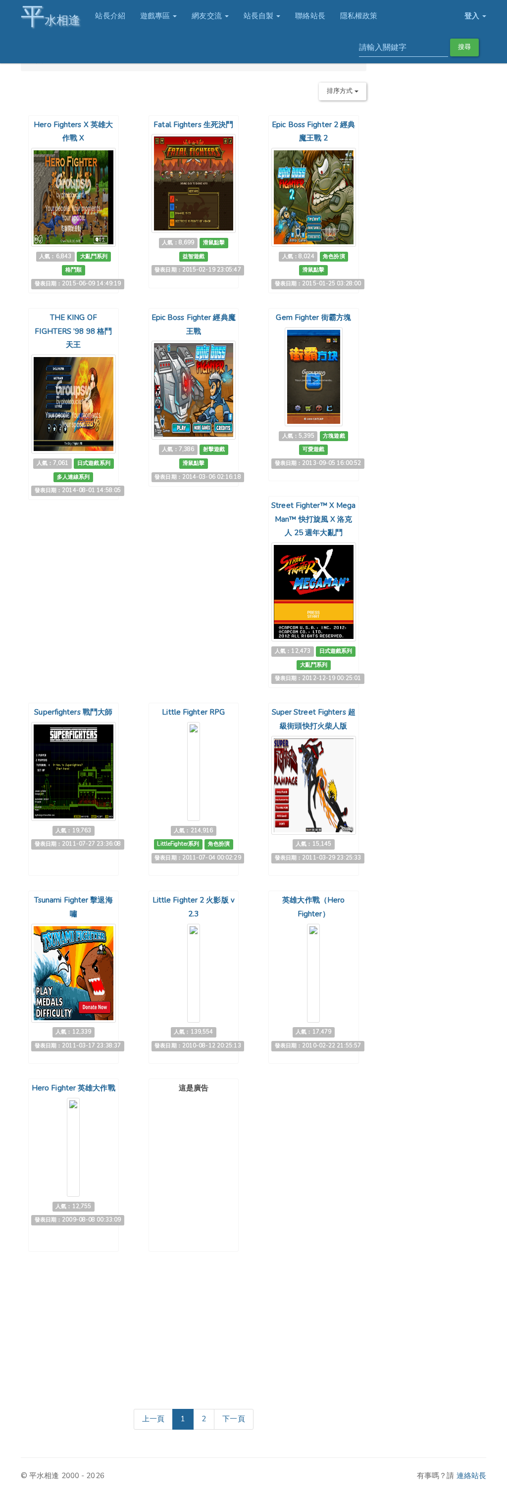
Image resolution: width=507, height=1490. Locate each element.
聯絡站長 (310, 16)
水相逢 (50, 16)
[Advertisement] (201, 1158)
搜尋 (464, 47)
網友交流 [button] (208, 16)
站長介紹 (110, 16)
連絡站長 (471, 1476)
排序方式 (341, 91)
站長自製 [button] (260, 16)
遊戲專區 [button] (156, 16)
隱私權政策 (359, 16)
